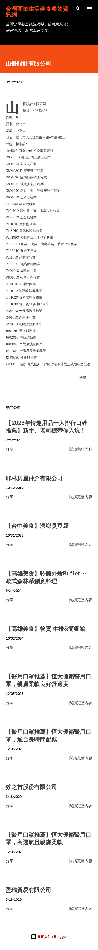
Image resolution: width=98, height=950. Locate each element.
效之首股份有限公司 (31, 786)
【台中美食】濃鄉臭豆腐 (37, 525)
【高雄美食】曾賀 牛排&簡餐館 (45, 628)
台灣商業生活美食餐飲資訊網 (37, 11)
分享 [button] (83, 377)
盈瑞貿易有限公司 (28, 889)
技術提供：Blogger (52, 936)
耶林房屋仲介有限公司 (34, 477)
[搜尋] (78, 8)
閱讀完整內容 (80, 449)
